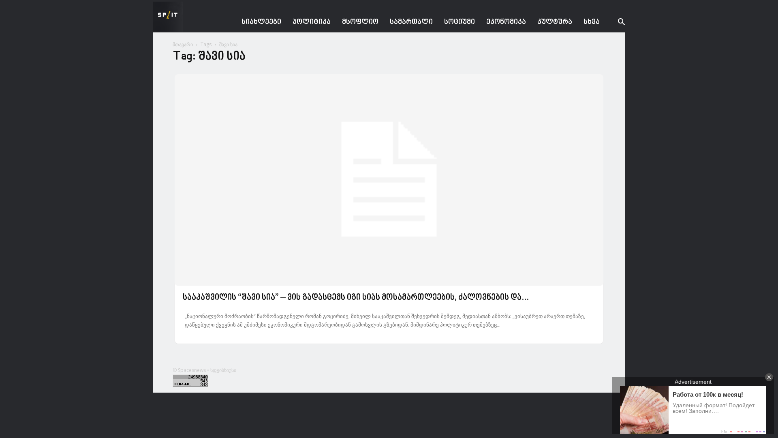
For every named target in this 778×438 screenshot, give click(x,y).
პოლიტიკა (312, 22)
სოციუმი (459, 22)
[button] (615, 23)
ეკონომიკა (506, 22)
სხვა (592, 22)
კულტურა (554, 22)
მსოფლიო (360, 22)
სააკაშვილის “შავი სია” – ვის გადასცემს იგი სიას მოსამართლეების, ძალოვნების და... (356, 298)
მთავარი (183, 44)
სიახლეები (261, 22)
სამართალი (411, 22)
